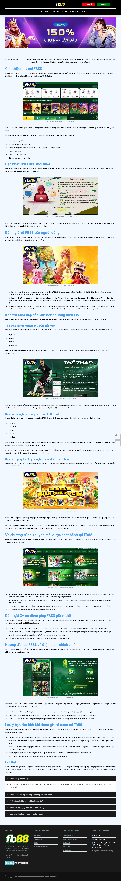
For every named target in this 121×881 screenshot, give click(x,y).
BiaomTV (52, 876)
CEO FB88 (66, 843)
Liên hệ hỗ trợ (67, 836)
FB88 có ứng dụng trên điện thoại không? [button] (27, 807)
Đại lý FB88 (66, 846)
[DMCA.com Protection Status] (17, 865)
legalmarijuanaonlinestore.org (103, 851)
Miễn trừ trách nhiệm (70, 839)
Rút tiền (64, 11)
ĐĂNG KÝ (89, 4)
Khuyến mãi (74, 11)
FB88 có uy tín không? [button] (19, 779)
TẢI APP (103, 4)
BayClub (47, 876)
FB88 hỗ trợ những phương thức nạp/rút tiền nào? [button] (31, 795)
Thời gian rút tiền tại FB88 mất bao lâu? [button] (26, 801)
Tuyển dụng (67, 850)
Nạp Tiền (56, 11)
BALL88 (42, 876)
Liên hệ (83, 11)
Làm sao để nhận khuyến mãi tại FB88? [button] (26, 814)
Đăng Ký (47, 11)
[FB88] (60, 4)
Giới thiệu (39, 11)
